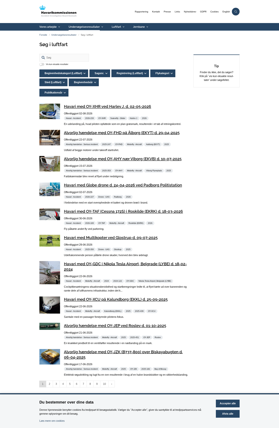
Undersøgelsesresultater (84, 26)
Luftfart (116, 26)
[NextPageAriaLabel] (111, 384)
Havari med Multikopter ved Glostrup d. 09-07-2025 (111, 237)
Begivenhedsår (83, 82)
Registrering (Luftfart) (130, 73)
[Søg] (43, 58)
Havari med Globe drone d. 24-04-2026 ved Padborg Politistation (123, 185)
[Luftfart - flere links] (123, 27)
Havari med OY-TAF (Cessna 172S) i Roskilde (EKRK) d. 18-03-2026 (123, 211)
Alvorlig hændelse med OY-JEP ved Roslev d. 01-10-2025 (115, 325)
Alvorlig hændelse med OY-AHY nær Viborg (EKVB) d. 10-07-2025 (122, 158)
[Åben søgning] (236, 11)
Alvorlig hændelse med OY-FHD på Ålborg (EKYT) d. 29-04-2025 (122, 132)
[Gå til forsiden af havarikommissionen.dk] (86, 11)
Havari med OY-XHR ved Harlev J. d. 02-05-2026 (107, 106)
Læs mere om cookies (52, 420)
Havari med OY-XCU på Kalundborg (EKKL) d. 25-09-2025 (116, 299)
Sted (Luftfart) (53, 82)
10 (104, 384)
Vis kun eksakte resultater (57, 64)
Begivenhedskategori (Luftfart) (63, 73)
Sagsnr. (99, 73)
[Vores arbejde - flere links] (59, 27)
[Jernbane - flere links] (147, 27)
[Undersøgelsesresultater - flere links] (102, 27)
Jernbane (139, 26)
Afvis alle (227, 413)
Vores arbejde (48, 26)
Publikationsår (53, 92)
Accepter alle (228, 403)
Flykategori (162, 73)
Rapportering (141, 11)
